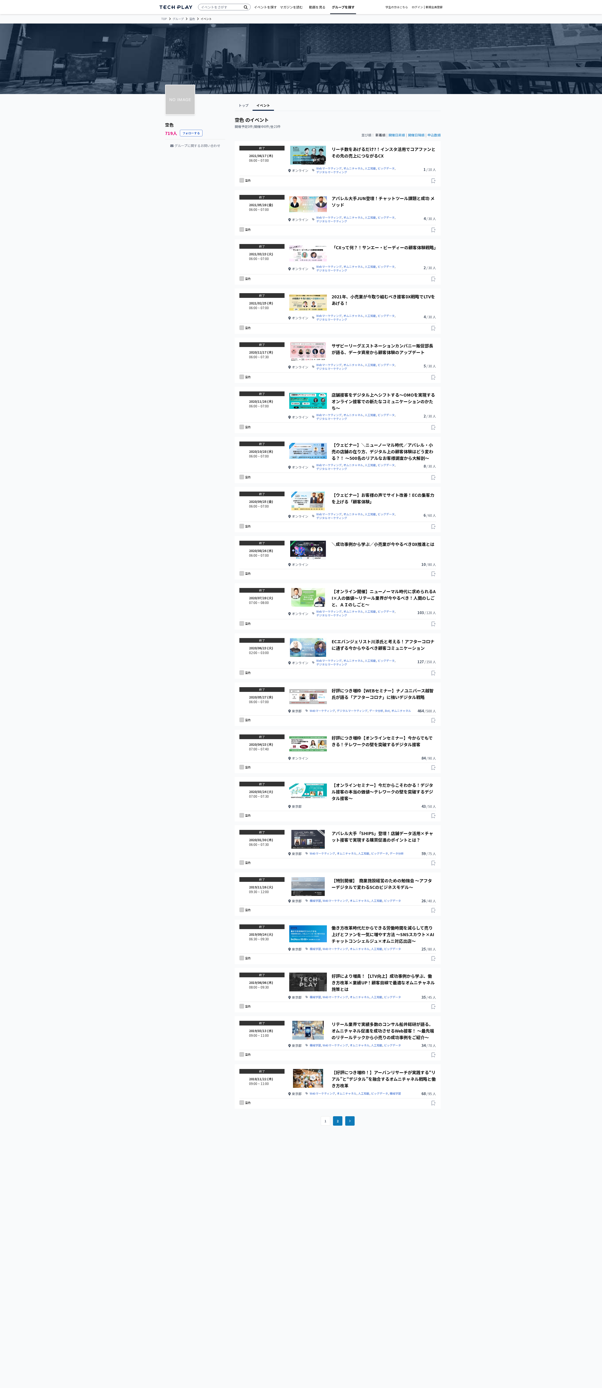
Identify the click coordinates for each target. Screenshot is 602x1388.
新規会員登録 (434, 7)
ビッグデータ (386, 168)
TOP (164, 19)
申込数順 (434, 135)
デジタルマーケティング (331, 172)
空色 (192, 19)
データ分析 (376, 711)
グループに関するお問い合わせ (197, 145)
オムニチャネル (353, 168)
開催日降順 (416, 135)
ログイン (417, 7)
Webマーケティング (329, 168)
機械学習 (315, 901)
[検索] (246, 7)
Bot (387, 711)
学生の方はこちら (396, 7)
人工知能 (370, 168)
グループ (178, 19)
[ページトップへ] (175, 7)
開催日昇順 (396, 135)
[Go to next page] (350, 1121)
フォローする (191, 133)
